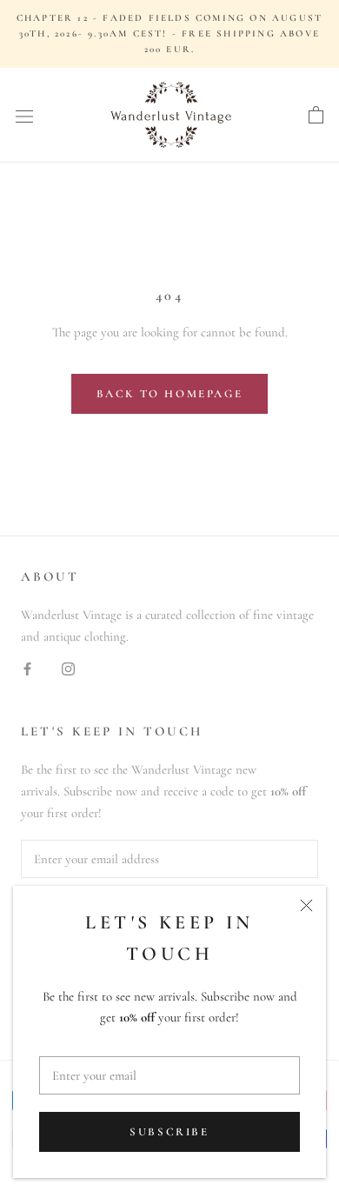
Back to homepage (169, 394)
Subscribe (169, 1132)
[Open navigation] (24, 116)
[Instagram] (68, 668)
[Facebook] (27, 668)
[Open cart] (316, 115)
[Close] (306, 905)
